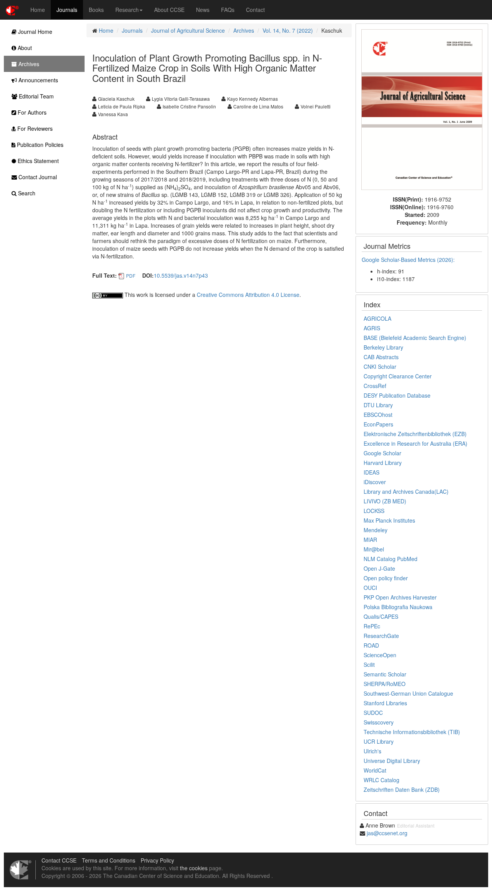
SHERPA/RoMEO (385, 684)
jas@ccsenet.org (387, 833)
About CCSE (169, 9)
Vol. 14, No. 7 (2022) (288, 30)
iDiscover (375, 482)
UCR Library (379, 741)
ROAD (371, 645)
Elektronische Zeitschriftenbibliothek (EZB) (415, 434)
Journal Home (34, 31)
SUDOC (373, 712)
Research (127, 9)
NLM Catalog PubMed (390, 559)
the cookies (194, 868)
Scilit (369, 664)
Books (96, 9)
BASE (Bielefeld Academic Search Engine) (415, 337)
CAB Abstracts (381, 357)
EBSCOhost (378, 414)
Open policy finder (386, 578)
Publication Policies (39, 144)
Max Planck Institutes (389, 520)
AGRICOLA (377, 318)
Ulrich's (372, 751)
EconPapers (378, 424)
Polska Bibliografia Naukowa (398, 607)
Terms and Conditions (108, 860)
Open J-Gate (379, 568)
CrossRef (375, 386)
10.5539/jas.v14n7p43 (181, 275)
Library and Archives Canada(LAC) (406, 491)
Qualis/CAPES (381, 616)
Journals (67, 9)
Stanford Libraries (385, 703)
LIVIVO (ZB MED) (385, 501)
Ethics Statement (37, 161)
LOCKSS (374, 511)
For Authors (31, 112)
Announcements (37, 80)
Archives (243, 30)
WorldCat (375, 770)
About (24, 48)
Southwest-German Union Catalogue (408, 693)
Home (37, 9)
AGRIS (372, 328)
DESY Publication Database (397, 395)
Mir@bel (374, 549)
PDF (130, 275)
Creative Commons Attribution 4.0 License (248, 294)
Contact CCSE (59, 860)
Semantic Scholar (385, 674)
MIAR (370, 539)
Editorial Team (35, 96)
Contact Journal (37, 177)
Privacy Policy (157, 860)
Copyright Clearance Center (398, 376)
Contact (255, 9)
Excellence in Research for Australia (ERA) (415, 443)
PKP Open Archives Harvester (400, 597)
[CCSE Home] (12, 9)
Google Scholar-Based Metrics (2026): (409, 259)
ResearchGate (381, 636)
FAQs (227, 9)
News (202, 9)
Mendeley (375, 530)
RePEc (372, 626)
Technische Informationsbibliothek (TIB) (412, 732)
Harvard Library (383, 462)
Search (26, 193)
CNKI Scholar (380, 366)
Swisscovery (379, 722)
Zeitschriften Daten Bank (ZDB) (402, 789)
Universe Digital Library (392, 760)
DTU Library (378, 405)
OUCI (370, 587)
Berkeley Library (383, 347)
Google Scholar (382, 453)
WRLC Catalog (381, 780)
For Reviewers (34, 128)
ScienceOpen (380, 655)
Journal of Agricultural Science (188, 30)
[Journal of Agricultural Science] (422, 108)
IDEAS (371, 472)
